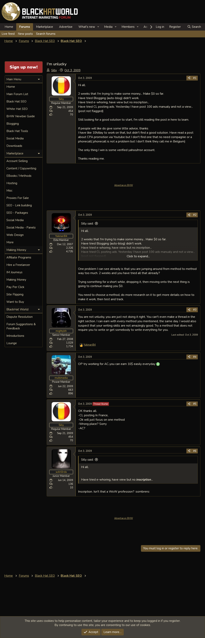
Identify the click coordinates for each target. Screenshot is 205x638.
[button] (98, 27)
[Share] (189, 78)
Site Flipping (14, 294)
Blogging (12, 124)
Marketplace (44, 27)
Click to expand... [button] (138, 256)
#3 (194, 310)
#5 (194, 404)
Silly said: (87, 224)
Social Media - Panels (21, 228)
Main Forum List (17, 94)
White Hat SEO (17, 109)
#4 (194, 357)
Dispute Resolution (19, 317)
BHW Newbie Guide (20, 116)
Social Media (15, 138)
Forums (24, 27)
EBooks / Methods (18, 176)
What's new (86, 27)
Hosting (11, 183)
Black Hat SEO (16, 101)
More (10, 242)
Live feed (8, 34)
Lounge (11, 343)
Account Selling (17, 161)
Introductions (15, 336)
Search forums (45, 34)
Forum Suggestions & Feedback (21, 326)
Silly (54, 70)
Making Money (16, 280)
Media (108, 27)
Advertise (65, 27)
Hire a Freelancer (18, 265)
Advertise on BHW (123, 185)
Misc (9, 191)
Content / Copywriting (21, 168)
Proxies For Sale (17, 198)
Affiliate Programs (18, 257)
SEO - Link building (19, 205)
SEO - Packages (17, 213)
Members (128, 27)
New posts (25, 34)
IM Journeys (14, 272)
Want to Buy (15, 302)
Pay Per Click (15, 287)
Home (9, 27)
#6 (194, 451)
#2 (194, 215)
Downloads (14, 146)
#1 (194, 78)
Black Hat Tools (17, 131)
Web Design (15, 235)
